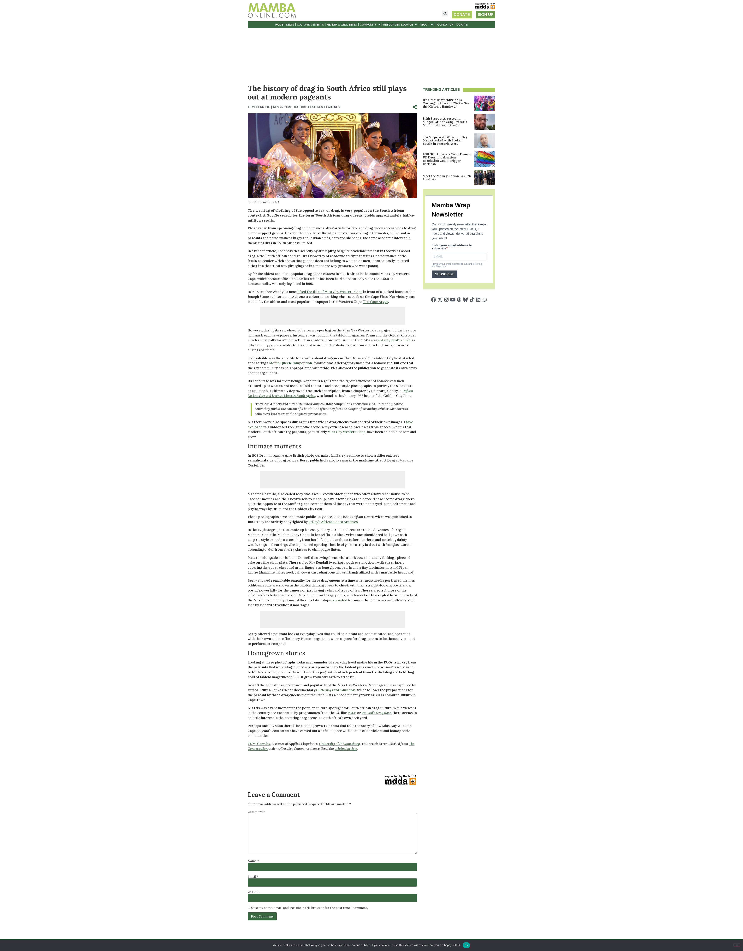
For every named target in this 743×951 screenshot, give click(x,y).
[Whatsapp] (484, 299)
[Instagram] (446, 299)
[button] (445, 13)
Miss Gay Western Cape (347, 432)
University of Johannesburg (339, 744)
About (424, 24)
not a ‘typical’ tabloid (394, 340)
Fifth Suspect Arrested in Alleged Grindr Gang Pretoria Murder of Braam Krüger (445, 122)
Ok (466, 945)
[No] (737, 945)
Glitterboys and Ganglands (335, 690)
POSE (352, 713)
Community (368, 24)
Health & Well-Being (342, 24)
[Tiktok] (471, 299)
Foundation (445, 24)
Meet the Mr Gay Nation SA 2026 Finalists (447, 177)
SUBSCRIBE (444, 274)
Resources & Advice (398, 24)
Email (253, 876)
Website (253, 892)
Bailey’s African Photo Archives (333, 522)
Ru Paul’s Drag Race (376, 713)
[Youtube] (452, 299)
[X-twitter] (439, 299)
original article (346, 748)
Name (253, 860)
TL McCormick (259, 744)
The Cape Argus (375, 302)
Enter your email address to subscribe (452, 247)
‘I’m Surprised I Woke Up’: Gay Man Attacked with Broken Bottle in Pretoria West (445, 140)
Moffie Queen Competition (290, 363)
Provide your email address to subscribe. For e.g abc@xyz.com (457, 265)
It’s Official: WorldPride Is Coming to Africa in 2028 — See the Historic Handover (446, 103)
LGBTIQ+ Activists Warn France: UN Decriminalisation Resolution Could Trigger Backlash (447, 159)
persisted (339, 600)
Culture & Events (310, 24)
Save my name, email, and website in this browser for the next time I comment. (309, 907)
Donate (462, 24)
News (290, 24)
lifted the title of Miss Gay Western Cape (329, 292)
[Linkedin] (478, 299)
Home (279, 24)
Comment (256, 811)
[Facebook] (433, 299)
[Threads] (459, 299)
